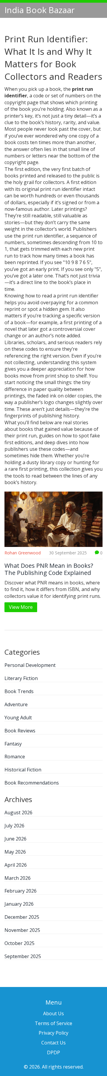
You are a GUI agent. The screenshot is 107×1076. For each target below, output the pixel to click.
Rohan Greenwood (22, 553)
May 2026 (15, 852)
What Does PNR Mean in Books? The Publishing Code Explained (48, 569)
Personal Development (30, 665)
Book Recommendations (31, 782)
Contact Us (53, 1042)
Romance (14, 756)
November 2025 (22, 930)
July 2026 (14, 825)
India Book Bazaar (39, 10)
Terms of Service (53, 1023)
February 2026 (20, 891)
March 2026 (17, 878)
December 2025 (21, 917)
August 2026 (18, 812)
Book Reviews (19, 730)
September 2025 (22, 956)
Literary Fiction (21, 678)
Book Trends (19, 691)
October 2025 (19, 943)
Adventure (16, 704)
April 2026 (15, 865)
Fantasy (13, 743)
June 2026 (15, 838)
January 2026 (19, 904)
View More (21, 607)
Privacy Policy (53, 1033)
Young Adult (18, 717)
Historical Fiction (22, 769)
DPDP (53, 1052)
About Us (53, 1013)
